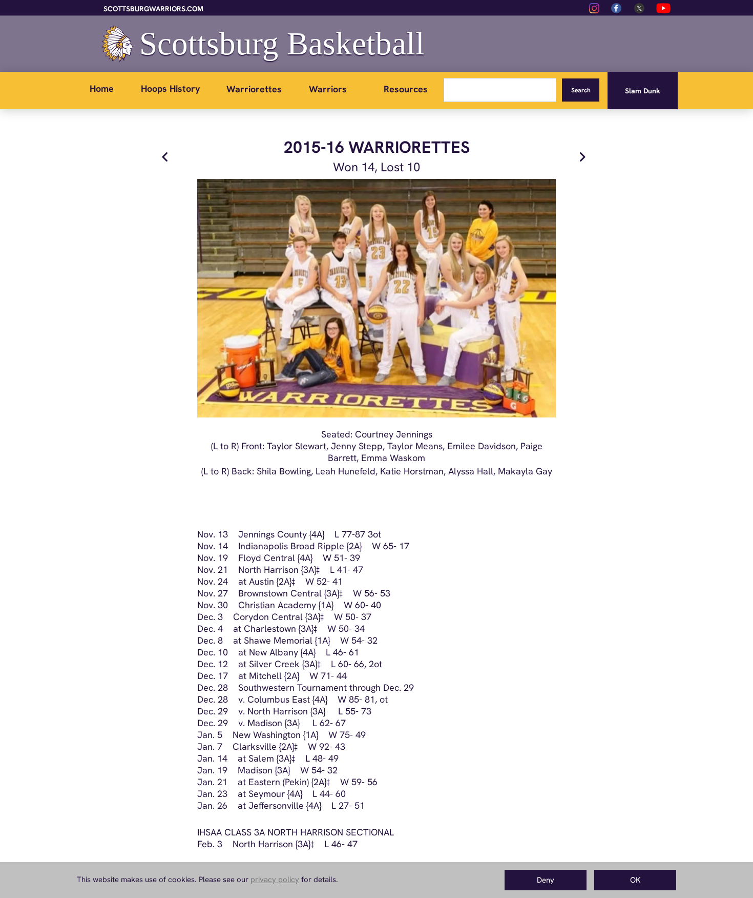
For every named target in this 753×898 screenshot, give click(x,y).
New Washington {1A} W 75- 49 (294, 735)
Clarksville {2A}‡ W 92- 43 (283, 746)
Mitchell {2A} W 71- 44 (298, 676)
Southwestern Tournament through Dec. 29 (321, 687)
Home (102, 88)
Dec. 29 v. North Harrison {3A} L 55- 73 (284, 711)
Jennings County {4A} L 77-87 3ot (309, 534)
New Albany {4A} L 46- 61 (304, 652)
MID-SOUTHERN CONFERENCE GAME (279, 886)
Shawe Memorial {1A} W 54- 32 (311, 640)
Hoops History (170, 88)
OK (635, 880)
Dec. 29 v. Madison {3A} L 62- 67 (271, 723)
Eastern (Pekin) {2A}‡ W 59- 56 (313, 782)
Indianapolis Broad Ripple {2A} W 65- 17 (318, 546)
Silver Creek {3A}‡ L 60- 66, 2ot (315, 664)
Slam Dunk (642, 90)
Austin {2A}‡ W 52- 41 (296, 581)
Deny (545, 880)
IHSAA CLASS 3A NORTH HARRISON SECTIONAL (295, 832)
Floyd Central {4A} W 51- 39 (294, 558)
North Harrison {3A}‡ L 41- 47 (295, 569)
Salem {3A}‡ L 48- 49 (293, 758)
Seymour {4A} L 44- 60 (297, 794)
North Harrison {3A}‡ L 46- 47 (290, 844)
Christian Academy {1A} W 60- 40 (304, 605)
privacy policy (274, 879)
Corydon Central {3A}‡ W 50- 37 (297, 617)
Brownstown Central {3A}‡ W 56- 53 (309, 593)
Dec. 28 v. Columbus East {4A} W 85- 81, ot (292, 699)
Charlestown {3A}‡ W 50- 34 (304, 628)
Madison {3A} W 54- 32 (282, 770)
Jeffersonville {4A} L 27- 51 (306, 805)
